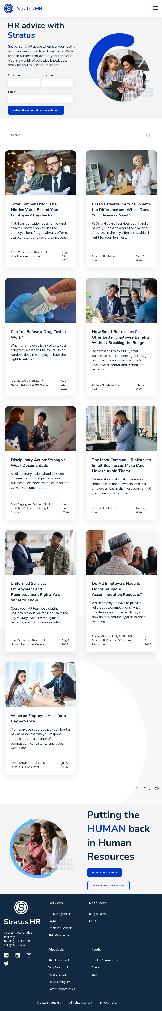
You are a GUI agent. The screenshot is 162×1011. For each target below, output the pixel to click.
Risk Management (60, 935)
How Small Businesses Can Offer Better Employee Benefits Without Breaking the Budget (121, 337)
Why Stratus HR (58, 967)
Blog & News (97, 913)
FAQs (92, 921)
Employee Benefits (60, 928)
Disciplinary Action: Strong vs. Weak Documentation (38, 462)
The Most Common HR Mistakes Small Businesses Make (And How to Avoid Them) (121, 465)
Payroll (52, 921)
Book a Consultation (105, 960)
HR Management (59, 913)
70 (157, 788)
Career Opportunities (61, 989)
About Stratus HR (59, 960)
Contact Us (99, 967)
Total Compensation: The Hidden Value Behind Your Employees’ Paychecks (34, 209)
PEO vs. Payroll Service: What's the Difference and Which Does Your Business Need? (121, 209)
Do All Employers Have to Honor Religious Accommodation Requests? (117, 589)
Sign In (96, 974)
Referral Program (59, 981)
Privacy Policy (108, 1002)
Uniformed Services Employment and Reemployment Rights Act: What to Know (35, 592)
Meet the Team (58, 974)
